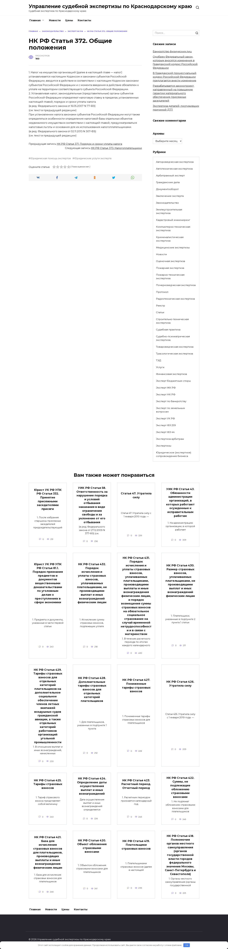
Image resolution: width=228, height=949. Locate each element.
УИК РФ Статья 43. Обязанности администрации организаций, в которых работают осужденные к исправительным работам (180, 502)
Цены (69, 20)
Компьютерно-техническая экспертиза (173, 228)
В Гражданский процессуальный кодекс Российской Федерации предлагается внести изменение (174, 77)
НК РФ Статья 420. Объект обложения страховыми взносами (92, 846)
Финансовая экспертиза (171, 374)
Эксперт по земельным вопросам (170, 410)
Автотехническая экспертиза (174, 168)
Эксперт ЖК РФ (166, 387)
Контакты (84, 20)
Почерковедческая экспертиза (176, 285)
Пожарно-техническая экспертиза (170, 276)
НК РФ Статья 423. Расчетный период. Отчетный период (136, 784)
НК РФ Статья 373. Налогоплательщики (116, 148)
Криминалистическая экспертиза (169, 239)
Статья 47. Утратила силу (136, 495)
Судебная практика (168, 329)
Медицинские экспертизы (173, 247)
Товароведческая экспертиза (174, 346)
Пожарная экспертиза (170, 267)
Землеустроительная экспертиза (169, 211)
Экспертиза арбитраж (170, 438)
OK (186, 945)
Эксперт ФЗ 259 (166, 425)
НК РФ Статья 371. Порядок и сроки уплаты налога (89, 143)
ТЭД (158, 360)
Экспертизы (163, 445)
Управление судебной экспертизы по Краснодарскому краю (110, 6)
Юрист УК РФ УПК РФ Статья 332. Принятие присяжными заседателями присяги (48, 499)
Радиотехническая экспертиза (175, 298)
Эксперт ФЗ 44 (165, 432)
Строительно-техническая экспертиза (172, 321)
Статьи (160, 312)
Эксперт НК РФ (165, 394)
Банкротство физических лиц (172, 51)
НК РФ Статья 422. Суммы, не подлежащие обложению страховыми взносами (180, 787)
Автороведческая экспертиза (175, 161)
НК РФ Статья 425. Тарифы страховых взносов (47, 784)
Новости (55, 20)
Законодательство (167, 202)
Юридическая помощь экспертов (50, 158)
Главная (35, 20)
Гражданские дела (168, 182)
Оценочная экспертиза (170, 261)
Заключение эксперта (170, 195)
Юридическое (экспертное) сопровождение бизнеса (173, 454)
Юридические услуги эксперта (92, 158)
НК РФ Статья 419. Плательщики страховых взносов (136, 844)
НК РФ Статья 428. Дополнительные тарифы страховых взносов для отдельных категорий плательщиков (92, 689)
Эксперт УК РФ (165, 418)
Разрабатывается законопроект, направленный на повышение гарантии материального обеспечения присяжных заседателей (173, 93)
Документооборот (167, 189)
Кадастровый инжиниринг (173, 219)
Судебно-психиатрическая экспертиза (173, 338)
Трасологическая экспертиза (174, 353)
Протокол (162, 291)
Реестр (160, 305)
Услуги (160, 367)
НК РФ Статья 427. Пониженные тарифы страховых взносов (136, 685)
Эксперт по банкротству (171, 401)
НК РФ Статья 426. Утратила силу (180, 683)
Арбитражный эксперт (170, 175)
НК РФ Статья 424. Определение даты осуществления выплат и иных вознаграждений (92, 786)
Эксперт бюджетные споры (173, 380)
